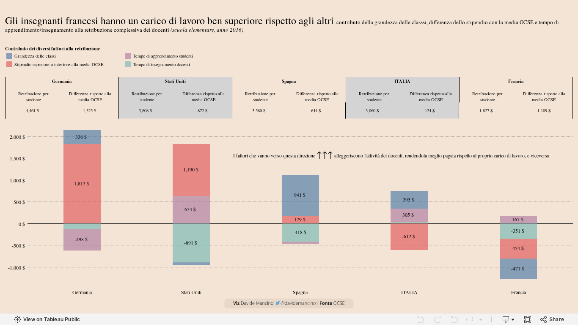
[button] (569, 48)
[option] (64, 56)
